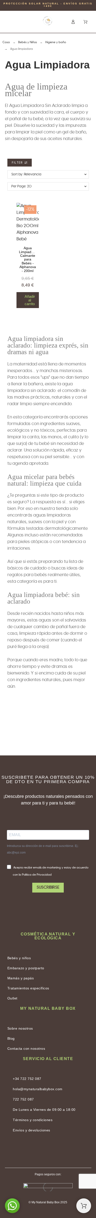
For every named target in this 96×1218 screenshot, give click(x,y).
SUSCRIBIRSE (48, 887)
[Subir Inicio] (83, 1205)
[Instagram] (60, 1151)
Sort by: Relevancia (26, 174)
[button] (11, 21)
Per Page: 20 (21, 186)
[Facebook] (35, 1151)
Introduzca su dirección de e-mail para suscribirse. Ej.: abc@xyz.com (43, 849)
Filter (18, 162)
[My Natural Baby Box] (47, 21)
